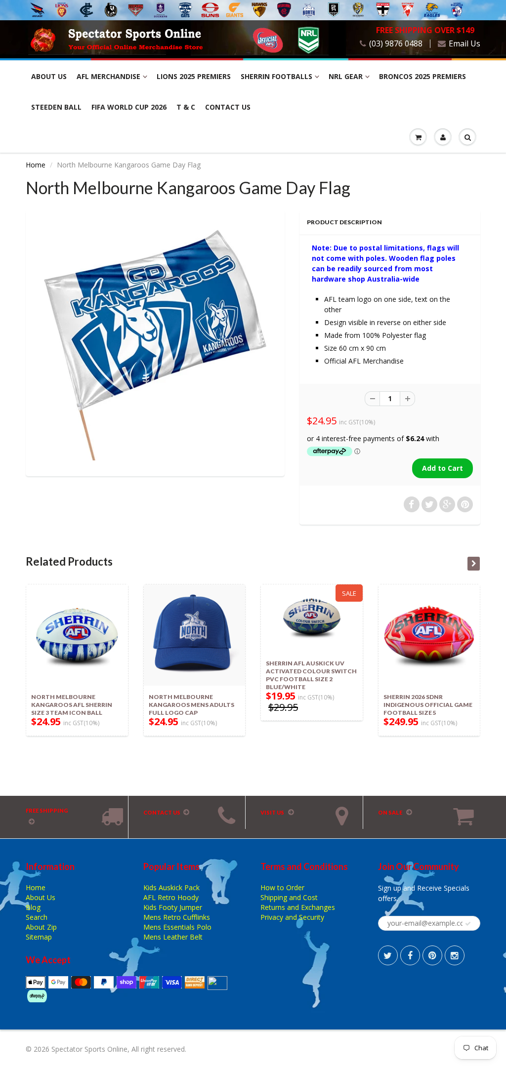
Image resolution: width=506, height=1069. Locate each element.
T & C (185, 107)
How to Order (282, 887)
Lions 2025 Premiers (194, 76)
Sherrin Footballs (276, 76)
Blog (33, 907)
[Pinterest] (432, 955)
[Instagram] (454, 955)
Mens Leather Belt (173, 937)
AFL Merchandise (108, 76)
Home (35, 164)
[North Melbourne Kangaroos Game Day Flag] (155, 342)
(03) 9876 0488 (395, 44)
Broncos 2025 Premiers (422, 76)
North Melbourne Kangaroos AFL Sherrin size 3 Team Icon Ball (71, 704)
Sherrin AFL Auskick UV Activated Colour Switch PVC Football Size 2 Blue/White (311, 675)
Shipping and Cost (289, 897)
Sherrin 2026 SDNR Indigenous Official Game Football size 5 (427, 704)
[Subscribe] (467, 924)
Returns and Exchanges (297, 907)
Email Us (464, 44)
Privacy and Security (292, 917)
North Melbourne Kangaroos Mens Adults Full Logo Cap (191, 704)
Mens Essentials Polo (177, 927)
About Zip (41, 927)
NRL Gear (346, 76)
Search (36, 917)
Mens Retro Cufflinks (176, 917)
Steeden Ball (56, 107)
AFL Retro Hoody (171, 897)
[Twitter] (388, 955)
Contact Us (228, 107)
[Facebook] (410, 955)
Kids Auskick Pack (171, 887)
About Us (49, 76)
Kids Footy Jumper (172, 907)
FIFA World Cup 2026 (129, 107)
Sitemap (39, 937)
